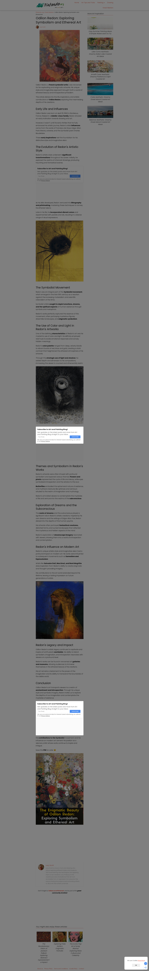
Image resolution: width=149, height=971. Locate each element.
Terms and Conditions (61, 969)
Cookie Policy (73, 969)
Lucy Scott (42, 27)
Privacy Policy (48, 969)
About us (40, 969)
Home (76, 3)
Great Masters (108, 8)
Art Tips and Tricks (88, 3)
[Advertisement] (59, 908)
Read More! (141, 960)
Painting (100, 3)
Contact (81, 969)
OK (136, 965)
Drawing (110, 3)
